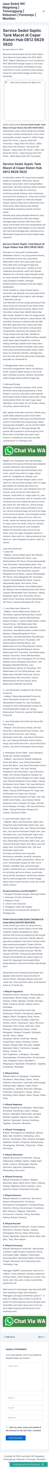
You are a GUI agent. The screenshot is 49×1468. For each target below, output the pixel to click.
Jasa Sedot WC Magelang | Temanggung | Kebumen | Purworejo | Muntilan (19, 11)
